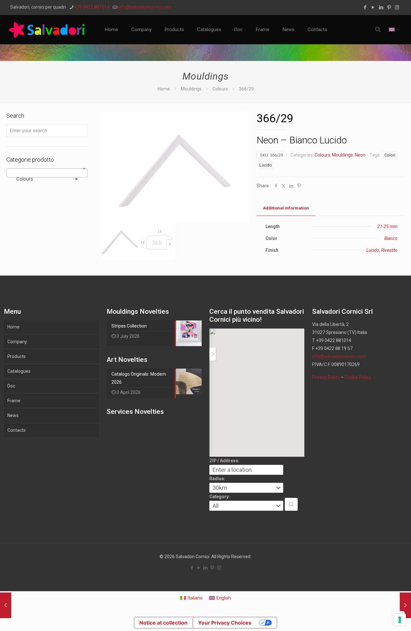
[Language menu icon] (394, 29)
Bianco (391, 238)
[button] (291, 504)
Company (17, 341)
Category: (219, 496)
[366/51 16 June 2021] (405, 605)
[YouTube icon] (373, 7)
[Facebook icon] (365, 7)
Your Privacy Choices (224, 622)
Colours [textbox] (45, 179)
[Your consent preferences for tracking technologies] (400, 620)
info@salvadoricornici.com (144, 7)
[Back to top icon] (380, 618)
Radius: (217, 478)
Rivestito (389, 250)
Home (164, 88)
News (13, 415)
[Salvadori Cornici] (47, 29)
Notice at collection (163, 622)
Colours (220, 88)
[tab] (286, 208)
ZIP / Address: (224, 460)
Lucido (265, 165)
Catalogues (19, 371)
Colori (389, 155)
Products (16, 356)
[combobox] (47, 172)
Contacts (16, 430)
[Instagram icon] (397, 7)
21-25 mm (387, 226)
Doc (11, 385)
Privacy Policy (326, 377)
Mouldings (191, 88)
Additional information (286, 208)
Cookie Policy (358, 377)
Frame (14, 400)
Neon (360, 155)
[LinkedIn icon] (381, 7)
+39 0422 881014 (91, 7)
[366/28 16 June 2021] (5, 605)
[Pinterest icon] (389, 7)
